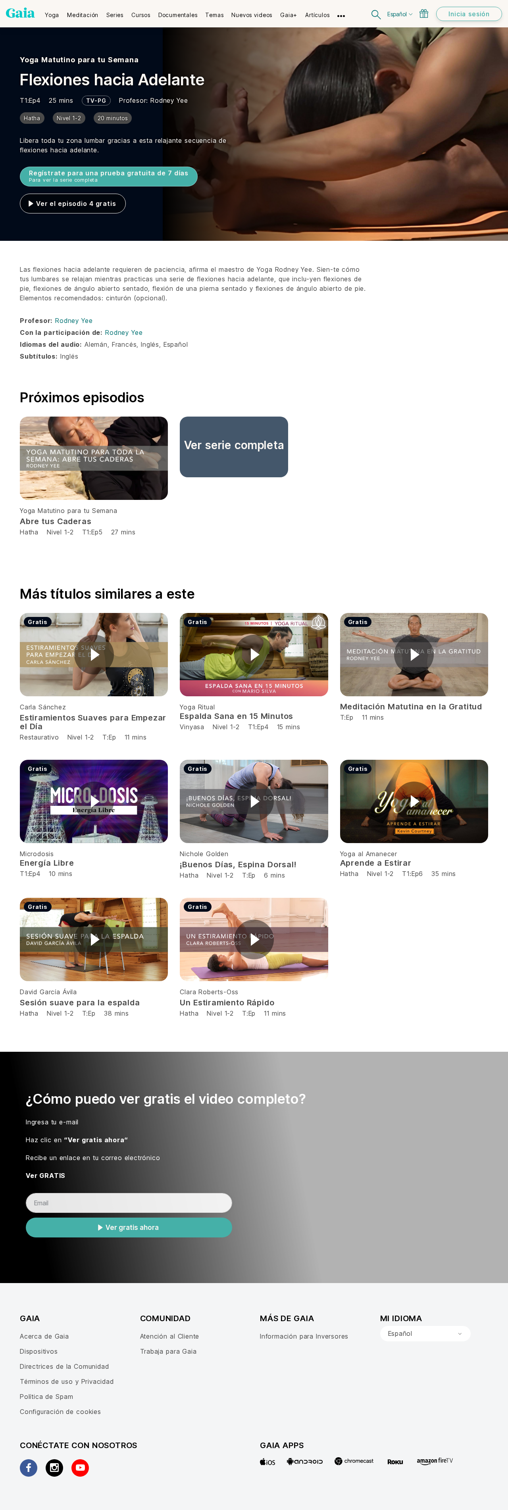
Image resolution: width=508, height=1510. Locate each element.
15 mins (288, 727)
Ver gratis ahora (132, 1227)
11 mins (136, 737)
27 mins (123, 532)
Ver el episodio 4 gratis (76, 203)
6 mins (274, 875)
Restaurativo (39, 737)
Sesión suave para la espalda (80, 1002)
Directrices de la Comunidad (64, 1366)
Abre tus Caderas (55, 521)
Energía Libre (47, 863)
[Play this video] (94, 654)
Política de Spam (46, 1396)
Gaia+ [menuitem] (288, 15)
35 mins (443, 874)
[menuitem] (52, 12)
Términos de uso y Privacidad (67, 1381)
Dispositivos (39, 1351)
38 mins (116, 1013)
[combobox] (425, 1334)
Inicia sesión (469, 14)
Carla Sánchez (43, 707)
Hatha (29, 532)
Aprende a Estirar (376, 863)
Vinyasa (193, 727)
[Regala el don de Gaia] (423, 13)
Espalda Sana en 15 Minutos (236, 716)
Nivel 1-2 (60, 532)
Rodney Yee (169, 100)
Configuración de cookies (60, 1412)
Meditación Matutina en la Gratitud (411, 706)
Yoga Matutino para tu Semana (79, 60)
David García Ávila (48, 992)
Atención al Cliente (170, 1336)
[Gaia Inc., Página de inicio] (20, 13)
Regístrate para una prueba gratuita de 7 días (109, 176)
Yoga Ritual (197, 707)
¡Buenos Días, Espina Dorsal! (238, 864)
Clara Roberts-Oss (209, 992)
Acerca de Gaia (44, 1336)
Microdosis (37, 854)
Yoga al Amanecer (368, 854)
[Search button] (376, 14)
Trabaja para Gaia (168, 1351)
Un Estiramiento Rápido (227, 1002)
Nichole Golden (204, 854)
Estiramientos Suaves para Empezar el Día (93, 722)
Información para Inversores (304, 1336)
